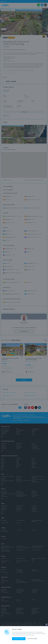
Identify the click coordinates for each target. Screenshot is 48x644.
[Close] (46, 624)
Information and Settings (32, 638)
